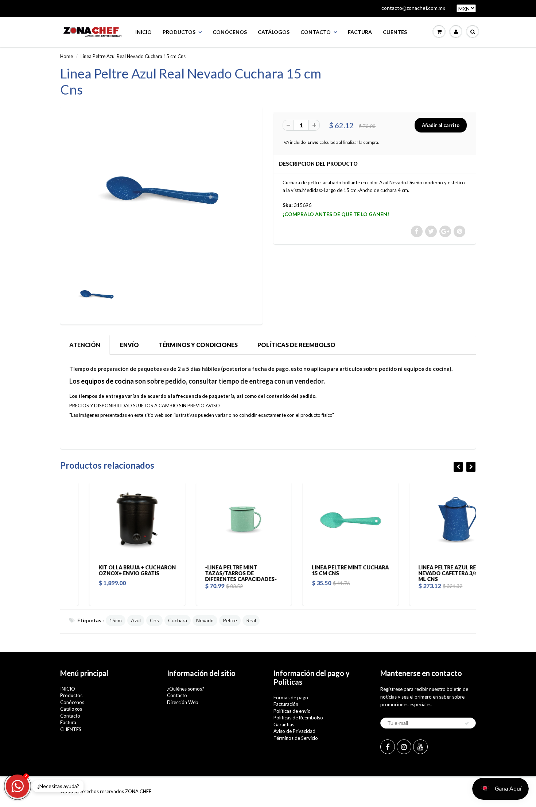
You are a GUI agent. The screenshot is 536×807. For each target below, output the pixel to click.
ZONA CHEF (138, 791)
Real (251, 620)
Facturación (285, 704)
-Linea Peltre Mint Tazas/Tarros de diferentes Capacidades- (212, 573)
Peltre (230, 620)
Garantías (283, 724)
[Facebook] (387, 746)
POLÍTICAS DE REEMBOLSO (296, 344)
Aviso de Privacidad (294, 731)
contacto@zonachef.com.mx (413, 8)
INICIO (143, 32)
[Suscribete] (466, 723)
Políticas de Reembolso (298, 717)
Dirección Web (182, 702)
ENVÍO (129, 344)
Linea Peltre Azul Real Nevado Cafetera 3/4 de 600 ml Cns (427, 573)
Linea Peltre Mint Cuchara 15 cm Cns (321, 570)
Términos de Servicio (295, 738)
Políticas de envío (292, 711)
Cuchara (177, 620)
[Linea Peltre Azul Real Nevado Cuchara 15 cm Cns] (161, 190)
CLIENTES (395, 32)
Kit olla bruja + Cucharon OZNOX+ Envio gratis (108, 570)
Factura (360, 32)
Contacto (315, 32)
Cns (154, 620)
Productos (179, 32)
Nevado (205, 620)
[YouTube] (420, 746)
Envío (313, 142)
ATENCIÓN (84, 344)
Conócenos (230, 32)
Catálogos (274, 32)
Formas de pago (290, 697)
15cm (115, 620)
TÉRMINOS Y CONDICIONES (198, 344)
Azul (136, 620)
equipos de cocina (107, 381)
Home (66, 56)
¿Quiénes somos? (185, 689)
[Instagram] (404, 746)
